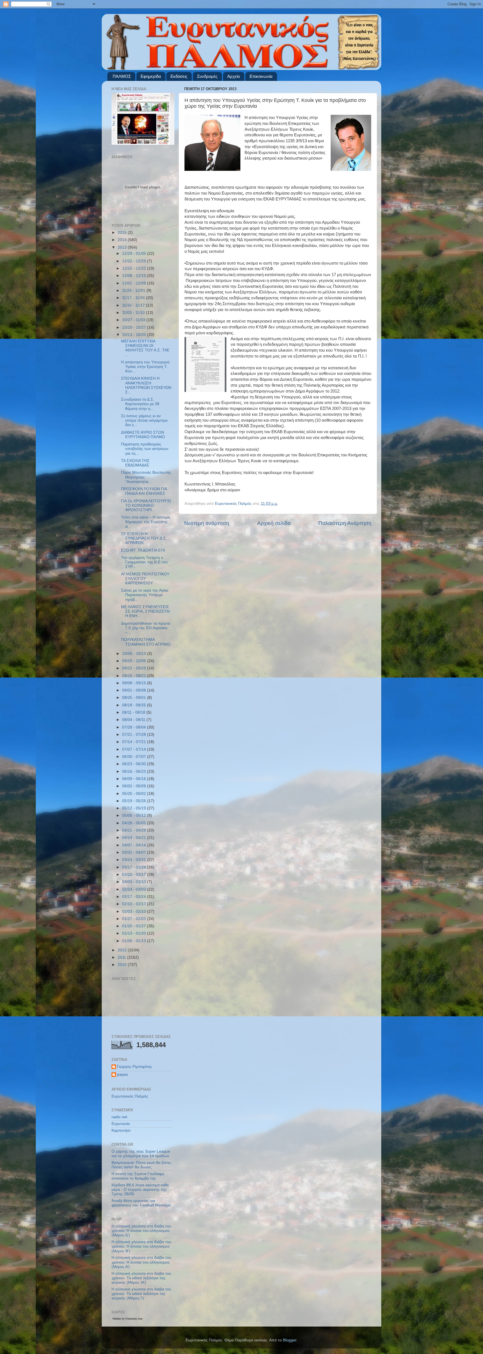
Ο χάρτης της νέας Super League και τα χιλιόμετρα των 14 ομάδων (141, 1153)
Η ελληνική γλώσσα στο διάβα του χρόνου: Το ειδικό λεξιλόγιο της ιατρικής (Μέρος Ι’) (141, 1293)
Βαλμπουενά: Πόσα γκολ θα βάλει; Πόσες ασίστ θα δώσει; (142, 1165)
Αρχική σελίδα (274, 523)
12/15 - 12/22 (134, 268)
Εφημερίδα (151, 76)
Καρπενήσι (121, 1130)
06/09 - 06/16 (134, 779)
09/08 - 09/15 (134, 683)
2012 (123, 950)
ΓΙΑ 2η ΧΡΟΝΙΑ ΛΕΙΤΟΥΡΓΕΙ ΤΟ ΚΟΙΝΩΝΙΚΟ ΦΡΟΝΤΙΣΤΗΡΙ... (146, 505)
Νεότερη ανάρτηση (206, 523)
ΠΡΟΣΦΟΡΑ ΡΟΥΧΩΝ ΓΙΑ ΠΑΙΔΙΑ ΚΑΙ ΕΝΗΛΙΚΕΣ (144, 491)
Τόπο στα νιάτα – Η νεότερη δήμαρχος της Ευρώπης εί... (145, 521)
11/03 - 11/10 (134, 313)
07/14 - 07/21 (134, 742)
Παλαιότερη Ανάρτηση (344, 523)
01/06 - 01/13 (134, 941)
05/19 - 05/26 (134, 801)
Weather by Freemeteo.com (127, 1318)
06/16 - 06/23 (134, 771)
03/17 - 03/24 (134, 867)
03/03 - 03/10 (134, 882)
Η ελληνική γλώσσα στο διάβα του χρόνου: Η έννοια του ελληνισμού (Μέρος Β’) (141, 1246)
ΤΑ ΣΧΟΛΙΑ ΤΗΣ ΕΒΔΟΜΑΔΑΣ (135, 463)
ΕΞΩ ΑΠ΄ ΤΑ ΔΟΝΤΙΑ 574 (143, 550)
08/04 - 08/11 (134, 720)
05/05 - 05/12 (134, 815)
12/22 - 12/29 (134, 261)
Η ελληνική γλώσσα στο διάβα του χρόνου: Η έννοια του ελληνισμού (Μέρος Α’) (141, 1262)
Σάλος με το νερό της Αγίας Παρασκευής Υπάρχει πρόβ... (145, 594)
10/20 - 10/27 (134, 327)
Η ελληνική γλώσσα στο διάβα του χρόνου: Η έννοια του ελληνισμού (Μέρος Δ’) (141, 1230)
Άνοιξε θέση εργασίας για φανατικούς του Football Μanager (141, 1203)
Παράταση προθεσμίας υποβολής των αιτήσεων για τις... (144, 448)
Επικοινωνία (261, 76)
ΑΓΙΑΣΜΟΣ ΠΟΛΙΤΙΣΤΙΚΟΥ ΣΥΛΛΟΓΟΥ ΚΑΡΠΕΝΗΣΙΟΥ (145, 578)
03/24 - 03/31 (134, 860)
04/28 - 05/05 (134, 823)
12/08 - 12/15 (134, 276)
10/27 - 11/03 (134, 320)
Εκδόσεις (179, 76)
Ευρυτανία (121, 1124)
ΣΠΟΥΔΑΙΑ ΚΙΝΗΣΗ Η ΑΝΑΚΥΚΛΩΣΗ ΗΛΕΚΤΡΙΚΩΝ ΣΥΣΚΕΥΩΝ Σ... (146, 385)
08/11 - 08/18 (134, 712)
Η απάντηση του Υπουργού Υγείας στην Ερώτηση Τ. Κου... (145, 366)
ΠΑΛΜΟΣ (122, 76)
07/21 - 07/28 (134, 734)
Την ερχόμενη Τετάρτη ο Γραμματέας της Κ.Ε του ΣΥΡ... (144, 562)
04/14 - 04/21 (134, 837)
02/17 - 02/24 (134, 897)
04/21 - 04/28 (134, 830)
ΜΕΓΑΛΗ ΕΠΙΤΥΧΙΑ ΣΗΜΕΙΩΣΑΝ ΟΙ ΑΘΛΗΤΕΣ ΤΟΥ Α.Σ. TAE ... (145, 348)
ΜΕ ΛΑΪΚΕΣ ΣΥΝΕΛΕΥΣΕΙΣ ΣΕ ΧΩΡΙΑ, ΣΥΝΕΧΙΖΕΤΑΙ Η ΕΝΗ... (145, 611)
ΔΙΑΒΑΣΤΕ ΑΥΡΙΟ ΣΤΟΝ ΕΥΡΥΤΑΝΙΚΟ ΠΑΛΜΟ (143, 434)
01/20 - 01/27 (134, 926)
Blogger (289, 1340)
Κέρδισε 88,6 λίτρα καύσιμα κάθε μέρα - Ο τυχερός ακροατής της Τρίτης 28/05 (140, 1189)
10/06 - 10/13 (134, 654)
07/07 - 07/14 (134, 749)
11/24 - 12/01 (134, 290)
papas (122, 1074)
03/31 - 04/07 (134, 852)
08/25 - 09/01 (134, 697)
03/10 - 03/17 (134, 874)
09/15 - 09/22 (134, 676)
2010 (123, 965)
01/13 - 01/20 (134, 933)
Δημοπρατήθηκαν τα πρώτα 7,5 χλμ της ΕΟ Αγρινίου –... (145, 627)
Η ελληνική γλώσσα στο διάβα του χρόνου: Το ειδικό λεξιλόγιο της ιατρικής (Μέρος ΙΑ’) (141, 1278)
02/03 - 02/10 (134, 911)
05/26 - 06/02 (134, 794)
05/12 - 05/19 (134, 808)
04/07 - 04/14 (134, 845)
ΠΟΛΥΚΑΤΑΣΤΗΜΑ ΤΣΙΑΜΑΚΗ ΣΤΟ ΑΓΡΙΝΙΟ (146, 642)
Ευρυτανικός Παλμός (130, 1096)
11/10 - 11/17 (134, 305)
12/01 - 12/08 (134, 283)
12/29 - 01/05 (134, 253)
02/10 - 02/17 (134, 904)
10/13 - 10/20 (134, 335)
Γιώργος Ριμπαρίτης (134, 1066)
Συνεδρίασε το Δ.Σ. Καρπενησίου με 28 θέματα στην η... (140, 403)
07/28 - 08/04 (134, 727)
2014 (123, 240)
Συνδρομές (207, 76)
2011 (122, 957)
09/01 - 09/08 (134, 690)
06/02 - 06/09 (134, 786)
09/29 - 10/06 (134, 661)
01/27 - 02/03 (134, 919)
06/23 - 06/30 (134, 764)
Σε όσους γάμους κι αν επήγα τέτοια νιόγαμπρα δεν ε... (144, 420)
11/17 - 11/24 (134, 298)
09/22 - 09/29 (134, 668)
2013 (123, 247)
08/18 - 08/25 (134, 705)
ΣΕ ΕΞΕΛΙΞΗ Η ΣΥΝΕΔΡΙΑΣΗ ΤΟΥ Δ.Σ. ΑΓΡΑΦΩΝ (144, 538)
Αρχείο (233, 76)
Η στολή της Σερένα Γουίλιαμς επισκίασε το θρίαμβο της (138, 1176)
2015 (123, 232)
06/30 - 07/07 (134, 757)
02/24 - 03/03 (134, 889)
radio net (119, 1117)
